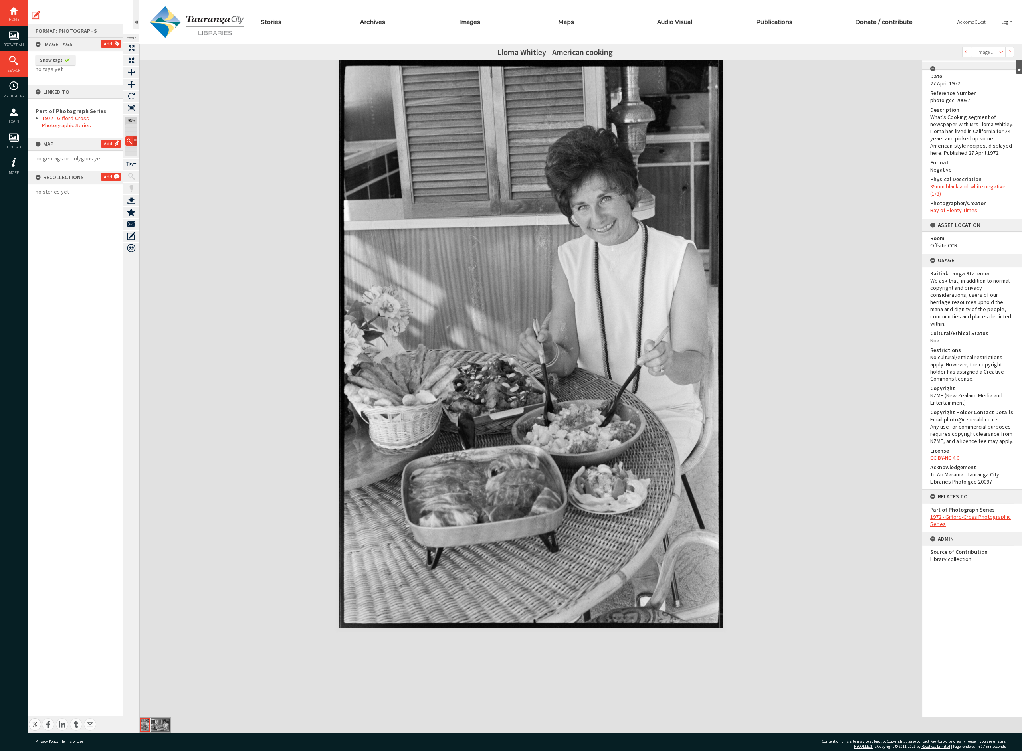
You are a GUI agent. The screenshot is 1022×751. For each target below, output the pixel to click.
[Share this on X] (35, 720)
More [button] (14, 172)
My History (13, 96)
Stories (271, 22)
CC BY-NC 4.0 (944, 457)
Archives (372, 22)
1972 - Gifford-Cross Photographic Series (66, 122)
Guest (980, 22)
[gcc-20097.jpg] (145, 725)
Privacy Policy (47, 741)
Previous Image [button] (967, 52)
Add (108, 44)
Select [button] (1001, 52)
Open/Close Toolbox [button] (136, 14)
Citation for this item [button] (131, 248)
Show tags (51, 60)
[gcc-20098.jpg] (160, 725)
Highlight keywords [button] (131, 188)
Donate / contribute (884, 22)
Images (469, 22)
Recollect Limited (935, 746)
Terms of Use (72, 741)
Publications (774, 22)
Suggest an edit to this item (36, 15)
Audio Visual (674, 22)
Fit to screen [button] (131, 60)
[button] (131, 141)
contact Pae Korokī (932, 741)
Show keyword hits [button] (131, 176)
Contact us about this (131, 224)
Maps (566, 22)
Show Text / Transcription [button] (131, 164)
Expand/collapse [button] (1019, 67)
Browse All (14, 44)
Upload (14, 147)
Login (14, 121)
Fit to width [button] (131, 72)
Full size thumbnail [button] (131, 48)
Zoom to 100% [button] (131, 108)
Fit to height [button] (131, 84)
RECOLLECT (863, 746)
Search (14, 70)
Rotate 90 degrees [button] (131, 96)
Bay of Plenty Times (953, 210)
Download (131, 200)
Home (14, 19)
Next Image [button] (1010, 52)
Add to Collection (131, 212)
